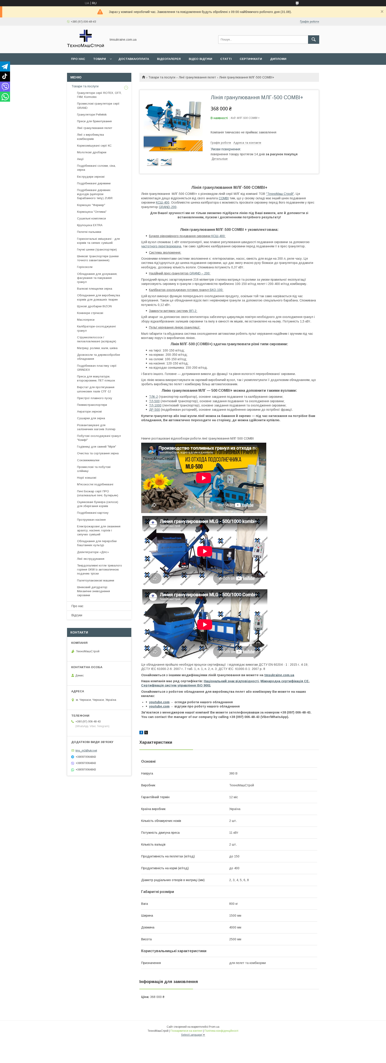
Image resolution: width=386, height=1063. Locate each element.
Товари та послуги (161, 77)
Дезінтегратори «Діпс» (93, 552)
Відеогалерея (169, 59)
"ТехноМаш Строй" (280, 194)
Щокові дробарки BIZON (94, 306)
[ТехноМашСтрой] (85, 47)
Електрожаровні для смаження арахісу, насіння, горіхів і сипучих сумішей (98, 530)
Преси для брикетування (94, 121)
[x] (146, 733)
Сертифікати (251, 59)
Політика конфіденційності (221, 1030)
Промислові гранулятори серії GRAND (98, 105)
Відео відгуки (200, 59)
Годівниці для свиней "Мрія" (96, 446)
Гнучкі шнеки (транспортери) (97, 249)
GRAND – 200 (199, 273)
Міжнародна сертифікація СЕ (284, 681)
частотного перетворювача (161, 246)
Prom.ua (214, 1026)
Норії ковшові (86, 477)
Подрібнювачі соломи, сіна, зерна (96, 167)
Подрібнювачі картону (93, 512)
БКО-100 (216, 290)
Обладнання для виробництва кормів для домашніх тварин (98, 297)
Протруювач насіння (91, 519)
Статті (226, 59)
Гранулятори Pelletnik (92, 114)
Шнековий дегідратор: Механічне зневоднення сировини (93, 591)
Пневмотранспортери (92, 404)
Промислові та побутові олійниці (94, 469)
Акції (80, 159)
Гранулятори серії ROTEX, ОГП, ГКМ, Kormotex (99, 95)
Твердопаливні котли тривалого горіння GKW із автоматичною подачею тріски (99, 569)
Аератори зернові (89, 411)
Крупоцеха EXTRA (90, 225)
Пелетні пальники (89, 232)
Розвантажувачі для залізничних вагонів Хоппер (96, 427)
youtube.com (159, 702)
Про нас (78, 59)
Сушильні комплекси (91, 218)
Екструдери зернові (91, 176)
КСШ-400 (162, 202)
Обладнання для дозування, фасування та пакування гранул (97, 278)
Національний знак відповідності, (232, 681)
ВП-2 (192, 311)
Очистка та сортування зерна (98, 453)
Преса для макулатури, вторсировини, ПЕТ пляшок (96, 378)
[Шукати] (313, 39)
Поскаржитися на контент (186, 1030)
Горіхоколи (84, 267)
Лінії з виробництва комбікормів (90, 136)
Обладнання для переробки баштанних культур (97, 543)
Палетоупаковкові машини (95, 580)
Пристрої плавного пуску (94, 398)
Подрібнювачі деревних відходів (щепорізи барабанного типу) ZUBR (95, 194)
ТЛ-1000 (155, 405)
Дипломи (278, 59)
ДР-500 (154, 409)
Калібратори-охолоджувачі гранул (96, 328)
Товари (99, 59)
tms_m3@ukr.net (86, 750)
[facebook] (141, 733)
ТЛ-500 (154, 401)
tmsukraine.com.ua (279, 675)
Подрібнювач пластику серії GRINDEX (97, 367)
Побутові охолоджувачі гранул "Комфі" (99, 438)
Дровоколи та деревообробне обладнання (98, 356)
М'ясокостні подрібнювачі (95, 484)
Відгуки (76, 615)
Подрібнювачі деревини (94, 183)
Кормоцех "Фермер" (91, 205)
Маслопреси (85, 319)
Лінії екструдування (90, 558)
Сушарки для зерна (91, 418)
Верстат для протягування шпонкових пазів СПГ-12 (95, 389)
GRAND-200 (167, 207)
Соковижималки (88, 460)
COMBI (224, 198)
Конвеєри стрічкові (90, 313)
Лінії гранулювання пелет (197, 77)
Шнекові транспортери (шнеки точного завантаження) (98, 258)
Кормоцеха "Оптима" (92, 211)
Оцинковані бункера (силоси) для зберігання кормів (97, 504)
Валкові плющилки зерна (94, 288)
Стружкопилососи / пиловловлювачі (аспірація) (96, 339)
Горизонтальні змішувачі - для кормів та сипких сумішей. (98, 240)
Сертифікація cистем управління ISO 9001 (176, 685)
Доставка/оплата (133, 59)
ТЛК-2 (153, 396)
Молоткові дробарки (91, 152)
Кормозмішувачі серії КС (94, 145)
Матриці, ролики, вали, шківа (97, 348)
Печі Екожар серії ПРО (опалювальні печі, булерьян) (97, 493)
